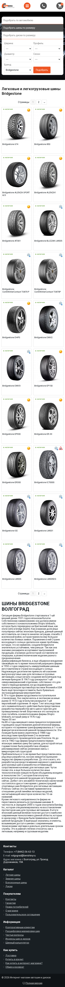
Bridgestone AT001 (11, 241)
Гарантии (11, 903)
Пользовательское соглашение (23, 914)
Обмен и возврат (15, 967)
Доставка (11, 955)
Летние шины (13, 875)
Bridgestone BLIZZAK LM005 (48, 241)
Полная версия (33, 983)
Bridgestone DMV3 (11, 385)
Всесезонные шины (16, 882)
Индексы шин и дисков (18, 939)
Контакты (11, 899)
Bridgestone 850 (42, 144)
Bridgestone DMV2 (43, 337)
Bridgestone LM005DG (45, 579)
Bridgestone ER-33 (43, 434)
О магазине (12, 910)
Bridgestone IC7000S (44, 482)
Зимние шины (13, 878)
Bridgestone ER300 (11, 482)
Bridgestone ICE (10, 530)
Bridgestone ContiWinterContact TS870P (47, 290)
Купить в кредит (15, 959)
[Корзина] (59, 5)
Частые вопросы (15, 935)
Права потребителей (17, 907)
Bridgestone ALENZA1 (45, 192)
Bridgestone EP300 (11, 434)
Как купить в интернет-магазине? (24, 963)
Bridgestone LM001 (43, 530)
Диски (9, 886)
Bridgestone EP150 (43, 385)
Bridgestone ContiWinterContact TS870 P (15, 290)
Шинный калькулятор (17, 942)
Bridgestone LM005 (11, 579)
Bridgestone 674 (10, 144)
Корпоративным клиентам (20, 927)
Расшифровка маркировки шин (23, 931)
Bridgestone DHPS (11, 337)
